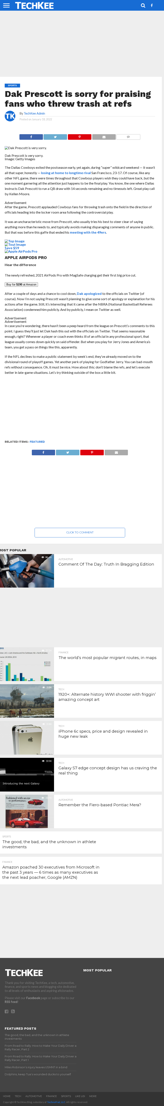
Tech (18, 1096)
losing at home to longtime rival (66, 173)
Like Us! (80, 1096)
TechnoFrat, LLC (56, 1102)
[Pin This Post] (79, 136)
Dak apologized (89, 293)
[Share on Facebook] (31, 136)
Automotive (33, 1096)
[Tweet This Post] (55, 136)
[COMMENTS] (128, 136)
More (93, 1096)
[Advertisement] (80, 409)
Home (6, 1096)
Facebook (33, 998)
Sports (66, 1096)
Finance (51, 1096)
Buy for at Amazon (21, 284)
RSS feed (11, 1002)
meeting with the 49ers (88, 232)
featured (37, 441)
